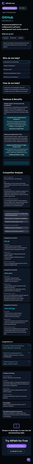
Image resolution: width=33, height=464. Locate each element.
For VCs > (23, 8)
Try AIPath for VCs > (16, 451)
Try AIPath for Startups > (16, 446)
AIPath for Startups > (9, 8)
